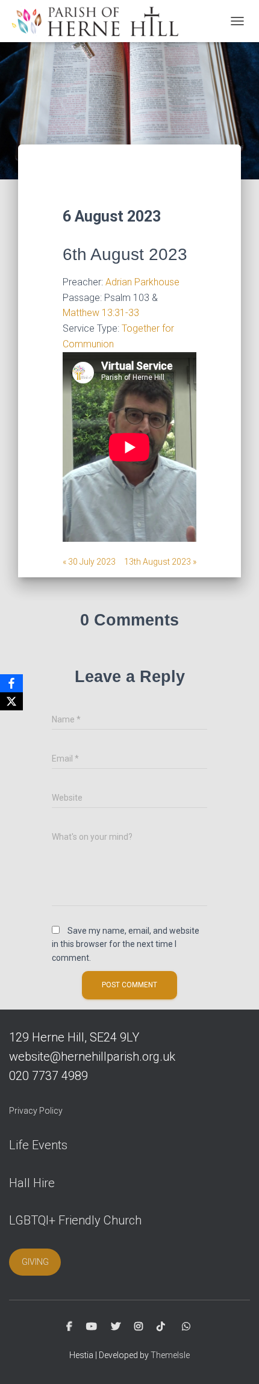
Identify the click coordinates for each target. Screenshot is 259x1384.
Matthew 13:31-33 (101, 312)
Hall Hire (32, 1183)
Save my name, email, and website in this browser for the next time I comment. (125, 944)
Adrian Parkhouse (142, 282)
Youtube (91, 1327)
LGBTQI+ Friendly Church (75, 1220)
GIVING (35, 1262)
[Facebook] (11, 683)
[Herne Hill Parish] (98, 21)
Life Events (38, 1145)
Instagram (138, 1327)
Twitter (115, 1327)
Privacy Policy (36, 1111)
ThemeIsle (170, 1355)
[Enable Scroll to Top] (235, 1360)
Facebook (69, 1327)
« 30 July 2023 (89, 561)
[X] (11, 701)
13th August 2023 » (160, 561)
